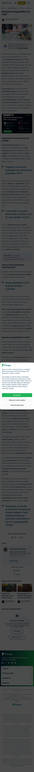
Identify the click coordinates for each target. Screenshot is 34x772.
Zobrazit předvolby (17, 405)
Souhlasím (17, 395)
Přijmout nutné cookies (17, 400)
